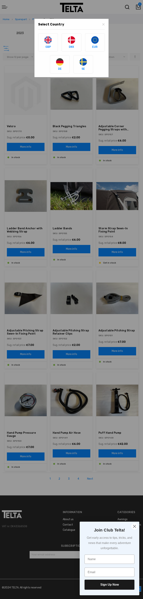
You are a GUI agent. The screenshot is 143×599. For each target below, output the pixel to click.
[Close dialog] (134, 526)
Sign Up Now (109, 584)
